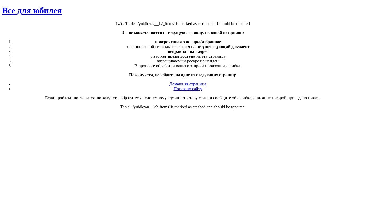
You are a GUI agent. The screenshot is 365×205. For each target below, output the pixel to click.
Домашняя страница (187, 84)
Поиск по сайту (188, 88)
